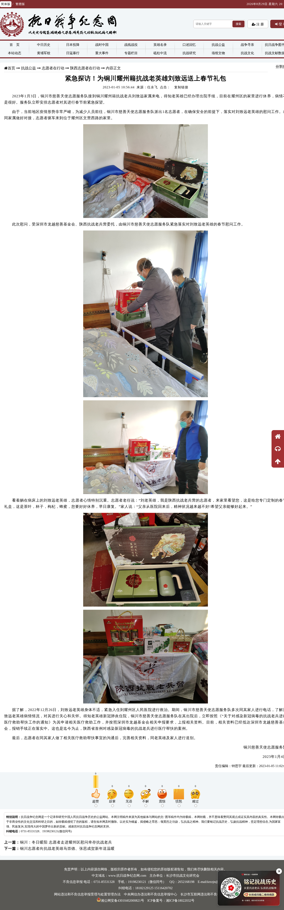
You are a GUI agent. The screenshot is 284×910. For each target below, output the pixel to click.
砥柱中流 (160, 53)
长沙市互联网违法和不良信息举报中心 (208, 894)
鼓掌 (112, 801)
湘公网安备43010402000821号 (122, 900)
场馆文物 (218, 53)
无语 (129, 801)
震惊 (162, 801)
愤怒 (178, 801)
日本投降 (72, 44)
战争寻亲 (247, 44)
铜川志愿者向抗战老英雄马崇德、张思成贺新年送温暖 (67, 848)
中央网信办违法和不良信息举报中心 (150, 894)
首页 (11, 68)
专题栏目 (131, 53)
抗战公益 (218, 44)
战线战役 (131, 44)
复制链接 (181, 87)
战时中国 (102, 44)
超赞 (95, 801)
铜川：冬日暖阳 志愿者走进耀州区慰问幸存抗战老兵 (66, 842)
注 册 (260, 24)
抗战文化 (247, 53)
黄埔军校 (43, 53)
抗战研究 (189, 53)
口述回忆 (189, 44)
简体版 (5, 4)
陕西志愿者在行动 (85, 68)
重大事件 (102, 53)
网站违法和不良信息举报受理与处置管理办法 (87, 894)
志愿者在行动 (53, 68)
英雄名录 (160, 44)
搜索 (238, 23)
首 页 (15, 44)
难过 (195, 801)
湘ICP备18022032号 (180, 900)
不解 (145, 801)
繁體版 (20, 4)
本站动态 (14, 53)
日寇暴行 (72, 53)
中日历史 (43, 44)
